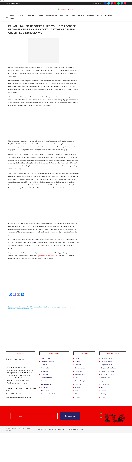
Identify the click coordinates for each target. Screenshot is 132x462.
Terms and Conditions (35, 16)
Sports (99, 16)
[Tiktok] (125, 3)
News (73, 16)
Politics (81, 16)
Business (90, 16)
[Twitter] (108, 3)
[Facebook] (105, 3)
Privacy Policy (51, 16)
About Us (20, 16)
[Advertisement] (43, 123)
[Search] (125, 17)
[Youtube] (115, 3)
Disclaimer (64, 16)
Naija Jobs (109, 16)
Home (12, 16)
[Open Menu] (7, 17)
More (12, 19)
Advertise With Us (48, 429)
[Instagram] (112, 3)
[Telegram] (122, 3)
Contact (82, 429)
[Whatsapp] (118, 3)
